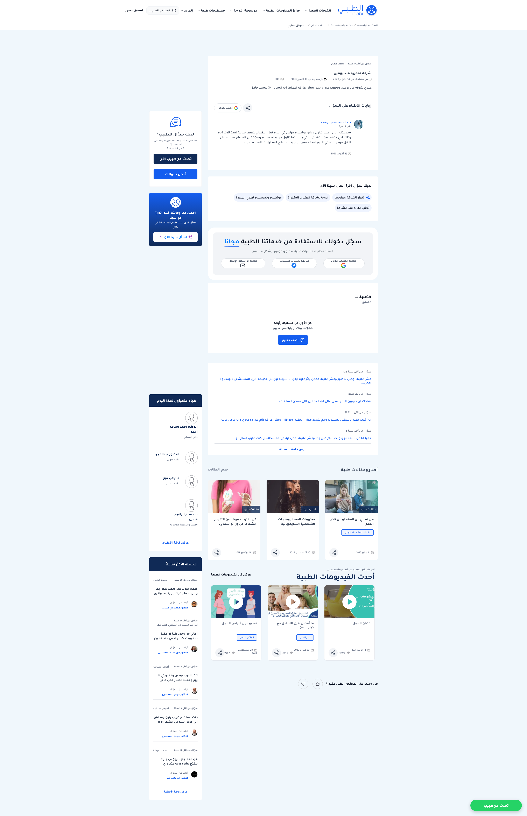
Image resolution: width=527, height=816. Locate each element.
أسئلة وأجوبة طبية (342, 25)
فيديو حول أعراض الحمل (239, 623)
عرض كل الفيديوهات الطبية (231, 575)
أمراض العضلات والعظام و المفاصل (177, 625)
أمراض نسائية (161, 667)
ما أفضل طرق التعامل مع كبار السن (295, 625)
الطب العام (318, 25)
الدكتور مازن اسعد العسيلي (173, 652)
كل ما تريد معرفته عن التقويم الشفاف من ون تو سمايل (235, 521)
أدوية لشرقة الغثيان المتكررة (308, 197)
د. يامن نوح (171, 477)
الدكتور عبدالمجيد (166, 454)
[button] (318, 10)
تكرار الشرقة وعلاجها (349, 197)
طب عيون (173, 459)
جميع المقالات (218, 470)
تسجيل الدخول (134, 10)
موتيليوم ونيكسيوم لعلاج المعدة (259, 197)
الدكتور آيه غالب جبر (177, 778)
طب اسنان (191, 437)
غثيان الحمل (361, 623)
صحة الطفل (160, 580)
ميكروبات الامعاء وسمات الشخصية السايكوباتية (296, 521)
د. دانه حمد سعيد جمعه (336, 122)
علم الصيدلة (160, 750)
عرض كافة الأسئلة (292, 449)
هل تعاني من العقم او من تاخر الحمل (352, 521)
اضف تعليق (289, 339)
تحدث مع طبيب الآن (176, 158)
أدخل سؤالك (175, 174)
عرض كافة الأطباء (175, 542)
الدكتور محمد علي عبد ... (175, 607)
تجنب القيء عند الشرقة (353, 207)
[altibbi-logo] (358, 10)
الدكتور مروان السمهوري (175, 694)
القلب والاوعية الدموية (184, 524)
